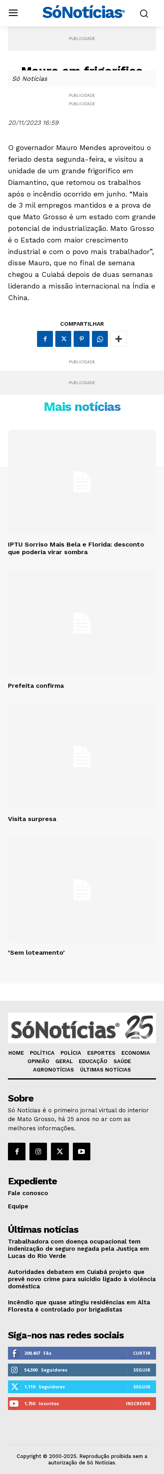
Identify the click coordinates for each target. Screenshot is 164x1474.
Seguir (141, 1370)
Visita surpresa (32, 819)
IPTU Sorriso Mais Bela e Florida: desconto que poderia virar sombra (76, 548)
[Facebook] (45, 339)
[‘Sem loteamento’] (82, 890)
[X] (63, 339)
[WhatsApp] (100, 339)
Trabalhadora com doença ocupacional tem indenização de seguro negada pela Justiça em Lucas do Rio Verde (78, 1249)
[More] (118, 339)
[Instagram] (38, 1151)
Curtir (141, 1353)
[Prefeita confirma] (82, 623)
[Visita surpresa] (82, 757)
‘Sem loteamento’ (36, 952)
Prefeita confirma (36, 685)
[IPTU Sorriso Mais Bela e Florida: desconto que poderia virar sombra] (82, 482)
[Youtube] (81, 1151)
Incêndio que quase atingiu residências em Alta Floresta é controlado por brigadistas (79, 1306)
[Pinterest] (82, 339)
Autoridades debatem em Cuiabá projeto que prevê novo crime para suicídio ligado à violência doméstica (82, 1279)
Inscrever (138, 1403)
